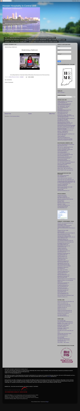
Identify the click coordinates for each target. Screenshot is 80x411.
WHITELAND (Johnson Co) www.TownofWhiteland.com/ (63, 293)
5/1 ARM (59, 216)
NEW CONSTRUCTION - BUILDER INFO (37, 39)
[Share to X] (31, 77)
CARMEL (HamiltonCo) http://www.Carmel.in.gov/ (63, 249)
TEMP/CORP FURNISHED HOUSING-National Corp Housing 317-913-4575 (65, 139)
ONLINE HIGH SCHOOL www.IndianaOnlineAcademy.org (64, 160)
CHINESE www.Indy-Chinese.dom (64, 305)
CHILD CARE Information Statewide (65, 178)
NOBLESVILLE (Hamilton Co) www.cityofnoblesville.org (63, 283)
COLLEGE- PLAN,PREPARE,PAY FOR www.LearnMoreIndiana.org (65, 155)
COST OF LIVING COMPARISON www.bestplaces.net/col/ (64, 164)
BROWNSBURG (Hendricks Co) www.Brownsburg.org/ (64, 246)
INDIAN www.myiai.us (62, 308)
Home (6, 37)
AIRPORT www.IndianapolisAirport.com (65, 222)
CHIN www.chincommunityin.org (64, 304)
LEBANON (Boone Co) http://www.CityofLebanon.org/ (63, 274)
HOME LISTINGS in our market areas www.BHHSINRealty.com (65, 102)
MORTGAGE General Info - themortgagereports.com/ (63, 113)
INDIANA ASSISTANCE (62, 195)
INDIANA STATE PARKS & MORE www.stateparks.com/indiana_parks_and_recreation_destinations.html (66, 236)
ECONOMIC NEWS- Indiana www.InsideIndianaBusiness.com (64, 167)
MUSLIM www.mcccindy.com (63, 313)
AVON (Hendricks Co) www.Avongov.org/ (66, 241)
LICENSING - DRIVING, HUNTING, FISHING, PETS (16, 41)
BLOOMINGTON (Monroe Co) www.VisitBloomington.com (63, 244)
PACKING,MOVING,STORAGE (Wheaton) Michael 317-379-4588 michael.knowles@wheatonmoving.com (66, 128)
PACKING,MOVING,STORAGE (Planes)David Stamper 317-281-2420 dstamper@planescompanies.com (65, 123)
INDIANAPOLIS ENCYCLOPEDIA (64, 265)
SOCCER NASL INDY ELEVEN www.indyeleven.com (64, 340)
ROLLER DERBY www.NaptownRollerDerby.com (64, 338)
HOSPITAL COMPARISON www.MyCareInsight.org (63, 185)
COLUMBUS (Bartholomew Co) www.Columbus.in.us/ (64, 251)
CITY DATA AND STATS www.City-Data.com (66, 162)
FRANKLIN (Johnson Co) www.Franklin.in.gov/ (62, 259)
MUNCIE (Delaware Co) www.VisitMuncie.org (66, 278)
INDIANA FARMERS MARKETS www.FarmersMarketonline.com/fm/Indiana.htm (66, 227)
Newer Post (8, 113)
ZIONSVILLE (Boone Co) (62, 296)
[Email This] (28, 77)
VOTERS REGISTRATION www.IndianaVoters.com (63, 207)
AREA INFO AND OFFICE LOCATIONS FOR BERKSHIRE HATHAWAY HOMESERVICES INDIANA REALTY (32, 37)
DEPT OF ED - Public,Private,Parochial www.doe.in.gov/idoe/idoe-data (65, 148)
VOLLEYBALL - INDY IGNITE (63, 342)
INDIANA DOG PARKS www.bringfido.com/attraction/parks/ (65, 225)
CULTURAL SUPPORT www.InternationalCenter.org (63, 315)
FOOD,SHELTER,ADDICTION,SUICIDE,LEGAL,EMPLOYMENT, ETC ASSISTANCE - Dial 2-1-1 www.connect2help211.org (66, 182)
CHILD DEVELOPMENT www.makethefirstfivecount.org (64, 153)
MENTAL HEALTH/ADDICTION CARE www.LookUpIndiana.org (65, 188)
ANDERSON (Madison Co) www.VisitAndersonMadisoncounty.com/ (65, 240)
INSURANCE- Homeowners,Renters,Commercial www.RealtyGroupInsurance (64, 109)
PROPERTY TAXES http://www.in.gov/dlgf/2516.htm (64, 205)
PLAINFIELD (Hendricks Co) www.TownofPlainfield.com (63, 286)
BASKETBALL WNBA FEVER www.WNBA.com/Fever (63, 329)
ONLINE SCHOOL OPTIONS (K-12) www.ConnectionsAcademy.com (65, 158)
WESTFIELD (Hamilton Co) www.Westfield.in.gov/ (63, 291)
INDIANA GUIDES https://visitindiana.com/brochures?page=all (66, 232)
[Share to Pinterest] (33, 77)
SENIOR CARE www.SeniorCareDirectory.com (64, 190)
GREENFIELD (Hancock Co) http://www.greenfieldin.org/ (63, 261)
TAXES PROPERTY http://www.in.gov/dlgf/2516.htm (64, 137)
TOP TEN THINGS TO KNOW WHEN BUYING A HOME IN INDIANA (43, 41)
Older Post (52, 113)
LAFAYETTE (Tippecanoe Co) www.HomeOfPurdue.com (63, 272)
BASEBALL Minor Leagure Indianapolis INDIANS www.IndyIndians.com (65, 323)
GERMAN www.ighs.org (62, 307)
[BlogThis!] (29, 77)
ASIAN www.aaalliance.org (63, 302)
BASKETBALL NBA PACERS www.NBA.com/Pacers (63, 326)
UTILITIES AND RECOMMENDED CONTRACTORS (16, 39)
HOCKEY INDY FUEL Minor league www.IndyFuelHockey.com (64, 334)
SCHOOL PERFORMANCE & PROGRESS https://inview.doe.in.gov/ (66, 145)
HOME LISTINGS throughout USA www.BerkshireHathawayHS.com (64, 104)
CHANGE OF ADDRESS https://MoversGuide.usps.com (64, 197)
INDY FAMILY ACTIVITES (63, 269)
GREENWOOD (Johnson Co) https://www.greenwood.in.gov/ (64, 264)
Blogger (47, 401)
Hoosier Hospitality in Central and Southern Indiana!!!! (19, 7)
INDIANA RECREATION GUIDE (64, 234)
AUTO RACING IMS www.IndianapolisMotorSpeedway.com (65, 321)
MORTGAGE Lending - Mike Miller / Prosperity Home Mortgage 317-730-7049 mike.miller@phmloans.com (66, 115)
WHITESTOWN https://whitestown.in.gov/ (66, 295)
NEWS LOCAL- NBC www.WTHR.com (65, 168)
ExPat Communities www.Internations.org (66, 301)
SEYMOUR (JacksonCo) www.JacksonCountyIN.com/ (63, 288)
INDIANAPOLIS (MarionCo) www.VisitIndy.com (63, 268)
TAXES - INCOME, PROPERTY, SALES (56, 39)
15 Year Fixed (60, 215)
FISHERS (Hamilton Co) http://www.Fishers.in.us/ (62, 256)
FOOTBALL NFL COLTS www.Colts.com (65, 330)
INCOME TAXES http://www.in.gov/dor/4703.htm (64, 202)
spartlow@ (49, 376)
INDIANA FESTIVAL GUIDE (63, 230)
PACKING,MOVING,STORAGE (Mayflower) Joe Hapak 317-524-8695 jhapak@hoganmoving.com (66, 119)
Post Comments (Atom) (14, 116)
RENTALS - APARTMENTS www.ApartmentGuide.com (63, 132)
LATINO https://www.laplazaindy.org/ (65, 311)
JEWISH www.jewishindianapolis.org (65, 310)
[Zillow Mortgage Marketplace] (62, 217)
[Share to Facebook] (32, 77)
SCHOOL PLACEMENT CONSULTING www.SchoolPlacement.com (65, 150)
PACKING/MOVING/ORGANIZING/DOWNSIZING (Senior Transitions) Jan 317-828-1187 (66, 126)
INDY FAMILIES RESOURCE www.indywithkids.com (63, 176)
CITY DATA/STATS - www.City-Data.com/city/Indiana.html (64, 107)
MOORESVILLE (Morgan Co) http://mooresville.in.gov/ (63, 277)
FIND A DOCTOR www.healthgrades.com (66, 179)
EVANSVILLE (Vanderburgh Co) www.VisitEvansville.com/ (64, 254)
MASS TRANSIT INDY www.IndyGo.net (65, 170)
